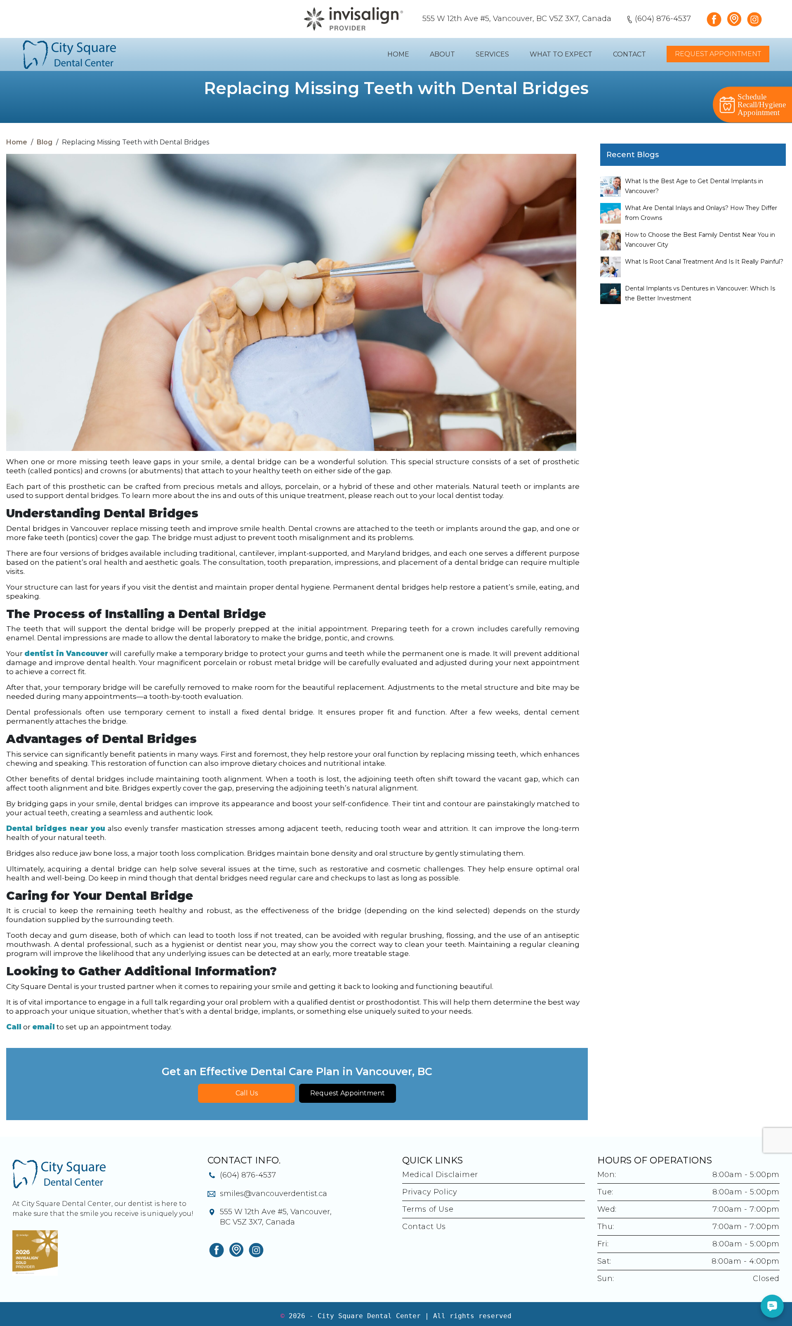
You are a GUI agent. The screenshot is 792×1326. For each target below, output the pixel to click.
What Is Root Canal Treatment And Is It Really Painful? (704, 261)
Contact (629, 54)
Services (492, 54)
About (442, 54)
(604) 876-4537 (663, 18)
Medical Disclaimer (440, 1174)
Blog (44, 142)
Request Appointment (718, 54)
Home (398, 54)
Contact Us (424, 1226)
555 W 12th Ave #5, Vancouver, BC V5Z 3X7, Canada (516, 18)
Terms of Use (427, 1209)
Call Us (247, 1093)
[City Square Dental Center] (69, 54)
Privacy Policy (429, 1191)
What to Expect (561, 54)
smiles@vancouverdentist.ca (273, 1193)
